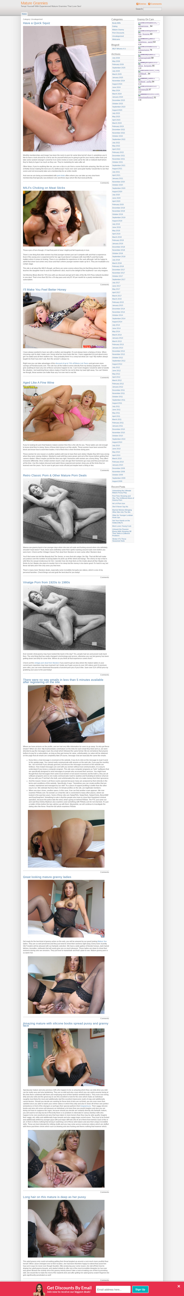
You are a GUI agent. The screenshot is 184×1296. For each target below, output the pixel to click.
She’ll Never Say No (120, 507)
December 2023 (118, 100)
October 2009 (117, 475)
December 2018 (118, 247)
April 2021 (116, 175)
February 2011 (118, 423)
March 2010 (117, 459)
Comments (156, 4)
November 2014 (118, 312)
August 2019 (117, 221)
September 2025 (118, 68)
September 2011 (118, 400)
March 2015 (117, 299)
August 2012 (117, 364)
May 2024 (116, 91)
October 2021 (117, 162)
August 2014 (117, 322)
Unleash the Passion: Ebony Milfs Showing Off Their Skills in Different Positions (121, 532)
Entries (142, 4)
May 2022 (116, 146)
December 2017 (118, 270)
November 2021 (118, 159)
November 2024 (118, 81)
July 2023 (116, 113)
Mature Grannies (34, 3)
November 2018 (118, 250)
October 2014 (117, 315)
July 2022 (116, 143)
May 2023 (116, 117)
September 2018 (118, 257)
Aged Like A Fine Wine (38, 382)
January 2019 (117, 244)
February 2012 (118, 384)
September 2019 (118, 218)
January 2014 (117, 338)
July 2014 (116, 325)
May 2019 (116, 231)
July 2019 (116, 224)
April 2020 (116, 201)
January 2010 (117, 465)
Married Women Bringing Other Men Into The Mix (122, 511)
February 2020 (118, 205)
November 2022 (118, 133)
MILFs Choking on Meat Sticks (44, 187)
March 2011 (116, 419)
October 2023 (117, 104)
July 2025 (116, 71)
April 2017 (116, 292)
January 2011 (117, 426)
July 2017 (116, 283)
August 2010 (117, 442)
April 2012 (116, 377)
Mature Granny (118, 30)
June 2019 (116, 227)
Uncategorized (118, 36)
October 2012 (117, 358)
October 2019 (117, 214)
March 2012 (117, 380)
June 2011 (116, 410)
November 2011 (118, 393)
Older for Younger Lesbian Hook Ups (122, 516)
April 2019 (116, 234)
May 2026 (116, 61)
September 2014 (118, 319)
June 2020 (116, 198)
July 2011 (116, 406)
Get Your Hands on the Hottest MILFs (121, 522)
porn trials (61, 176)
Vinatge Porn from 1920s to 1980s (46, 582)
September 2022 (118, 139)
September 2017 (118, 279)
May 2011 (116, 413)
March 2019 (117, 237)
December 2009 (118, 468)
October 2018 (117, 253)
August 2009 (117, 481)
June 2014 (116, 328)
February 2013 (118, 344)
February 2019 (118, 240)
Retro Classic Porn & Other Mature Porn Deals (55, 475)
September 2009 (118, 478)
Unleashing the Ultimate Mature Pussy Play (121, 492)
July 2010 (116, 446)
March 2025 (117, 74)
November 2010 (118, 433)
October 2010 (117, 436)
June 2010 (116, 449)
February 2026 (118, 64)
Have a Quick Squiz (36, 23)
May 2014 (116, 332)
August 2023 (117, 110)
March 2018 (117, 263)
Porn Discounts (118, 33)
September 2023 (118, 107)
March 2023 (117, 123)
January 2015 (117, 305)
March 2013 (117, 341)
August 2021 (117, 169)
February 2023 (118, 126)
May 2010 (116, 452)
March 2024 (117, 94)
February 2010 (118, 462)
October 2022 (117, 136)
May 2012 (116, 374)
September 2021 (118, 165)
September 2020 (118, 188)
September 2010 (118, 439)
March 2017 (117, 296)
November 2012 (118, 354)
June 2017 (116, 286)
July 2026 (116, 58)
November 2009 (118, 472)
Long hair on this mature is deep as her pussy (54, 1197)
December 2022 (118, 130)
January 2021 (117, 178)
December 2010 (118, 429)
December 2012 (118, 351)
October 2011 (117, 397)
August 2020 (117, 192)
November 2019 (118, 211)
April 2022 (116, 149)
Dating (114, 26)
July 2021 (116, 172)
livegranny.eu (85, 1106)
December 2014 (118, 309)
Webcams (116, 39)
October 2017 (117, 276)
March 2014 (117, 335)
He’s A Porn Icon (118, 503)
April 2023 (116, 120)
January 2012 (117, 387)
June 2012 (116, 371)
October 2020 (117, 185)
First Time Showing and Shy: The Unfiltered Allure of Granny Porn (123, 498)
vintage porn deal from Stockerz (46, 663)
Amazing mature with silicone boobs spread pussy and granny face (65, 1024)
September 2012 (118, 361)
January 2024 (117, 97)
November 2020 (118, 182)
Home (24, 14)
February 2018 (118, 266)
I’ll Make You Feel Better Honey (44, 289)
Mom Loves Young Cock (121, 526)
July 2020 (116, 195)
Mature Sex (102, 941)
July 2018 (116, 260)
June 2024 (116, 87)
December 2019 (118, 208)
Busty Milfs (116, 23)
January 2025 (117, 78)
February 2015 (118, 302)
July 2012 (116, 367)
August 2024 (117, 84)
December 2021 (118, 156)
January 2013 (117, 348)
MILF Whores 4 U (119, 49)
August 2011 (117, 403)
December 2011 (118, 390)
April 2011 (116, 416)
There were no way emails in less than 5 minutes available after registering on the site (63, 681)
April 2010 (116, 455)
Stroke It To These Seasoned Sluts (119, 540)
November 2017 (118, 273)
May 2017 (116, 289)
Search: (139, 9)
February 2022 (118, 152)
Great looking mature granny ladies (47, 877)
